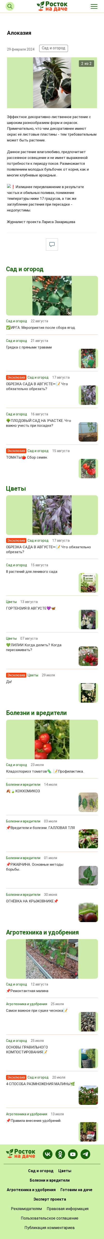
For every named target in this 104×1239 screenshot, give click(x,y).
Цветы (16, 489)
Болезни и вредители (36, 713)
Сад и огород (53, 48)
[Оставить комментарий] (52, 244)
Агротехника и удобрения (42, 932)
